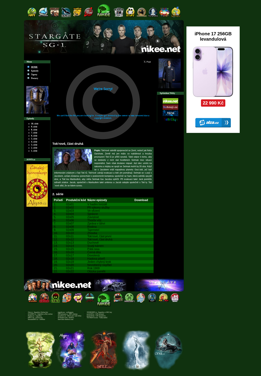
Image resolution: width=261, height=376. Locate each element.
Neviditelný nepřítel (99, 265)
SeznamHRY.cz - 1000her (36, 319)
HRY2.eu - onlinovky (35, 318)
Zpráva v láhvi (96, 223)
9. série (34, 126)
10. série (34, 123)
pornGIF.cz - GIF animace (95, 314)
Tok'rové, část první (99, 236)
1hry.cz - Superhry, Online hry (38, 312)
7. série (34, 132)
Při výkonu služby (98, 207)
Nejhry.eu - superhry (35, 316)
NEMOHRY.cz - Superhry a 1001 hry (99, 312)
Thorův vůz (94, 220)
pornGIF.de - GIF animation (96, 316)
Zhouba (92, 233)
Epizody (35, 71)
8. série (34, 129)
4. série (34, 142)
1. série (34, 151)
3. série (34, 145)
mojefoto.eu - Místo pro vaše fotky (69, 316)
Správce (92, 213)
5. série (34, 139)
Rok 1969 (93, 268)
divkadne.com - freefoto (66, 318)
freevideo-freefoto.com (65, 319)
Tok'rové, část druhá (99, 239)
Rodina (92, 226)
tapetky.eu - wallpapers (66, 312)
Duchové (93, 242)
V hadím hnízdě (97, 204)
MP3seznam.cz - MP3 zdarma (67, 314)
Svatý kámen (95, 245)
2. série (34, 148)
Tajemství (93, 229)
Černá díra (94, 252)
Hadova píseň (96, 258)
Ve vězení (93, 210)
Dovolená (93, 255)
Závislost (93, 217)
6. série (34, 136)
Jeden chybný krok (99, 261)
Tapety (34, 74)
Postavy (34, 78)
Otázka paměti (96, 271)
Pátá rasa (93, 249)
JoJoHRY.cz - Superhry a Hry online (40, 314)
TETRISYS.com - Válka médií (97, 318)
